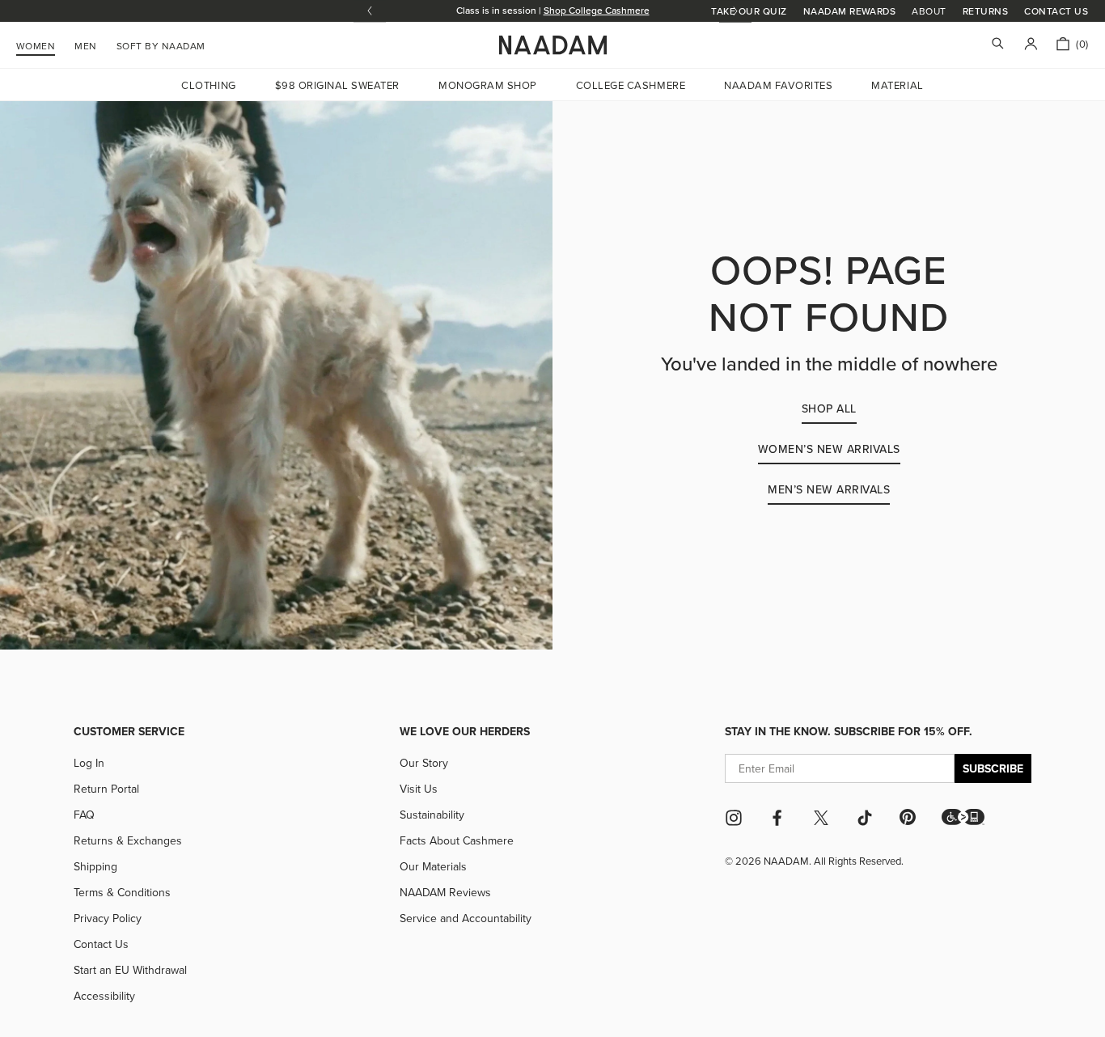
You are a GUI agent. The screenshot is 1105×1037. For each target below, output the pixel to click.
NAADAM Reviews (445, 892)
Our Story (424, 763)
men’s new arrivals (829, 489)
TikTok (865, 818)
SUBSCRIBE (993, 768)
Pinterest (908, 817)
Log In (89, 763)
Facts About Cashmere (457, 840)
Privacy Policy (108, 918)
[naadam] (552, 45)
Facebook (777, 818)
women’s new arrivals (829, 449)
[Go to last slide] (370, 11)
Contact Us (1056, 11)
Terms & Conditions (122, 892)
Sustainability (432, 814)
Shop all (829, 408)
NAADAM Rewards (849, 11)
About (929, 11)
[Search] (998, 45)
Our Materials (433, 866)
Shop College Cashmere (597, 10)
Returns (985, 11)
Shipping (95, 866)
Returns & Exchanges (128, 840)
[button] (963, 817)
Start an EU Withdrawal (130, 970)
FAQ (84, 814)
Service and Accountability (465, 918)
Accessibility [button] (104, 996)
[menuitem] (160, 43)
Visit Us (419, 789)
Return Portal (106, 789)
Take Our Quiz (748, 11)
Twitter (821, 818)
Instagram (734, 818)
